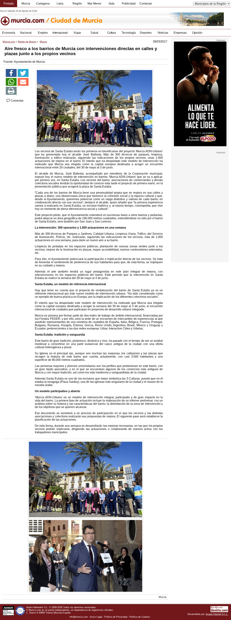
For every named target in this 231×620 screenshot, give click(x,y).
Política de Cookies (139, 616)
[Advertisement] (200, 208)
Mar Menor (94, 3)
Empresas (180, 32)
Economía (8, 32)
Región (77, 3)
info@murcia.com (78, 616)
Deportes (146, 32)
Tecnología (129, 32)
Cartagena (43, 3)
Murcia (25, 3)
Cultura (111, 32)
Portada (9, 3)
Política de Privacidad (115, 616)
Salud (94, 32)
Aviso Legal (96, 616)
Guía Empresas (111, 4)
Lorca (60, 3)
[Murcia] (25, 17)
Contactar (146, 3)
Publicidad (129, 3)
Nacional (26, 32)
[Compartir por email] (23, 82)
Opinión (197, 32)
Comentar (16, 100)
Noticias (163, 32)
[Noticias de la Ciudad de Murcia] (88, 17)
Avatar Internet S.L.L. (217, 614)
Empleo (43, 32)
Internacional (60, 32)
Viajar (77, 32)
